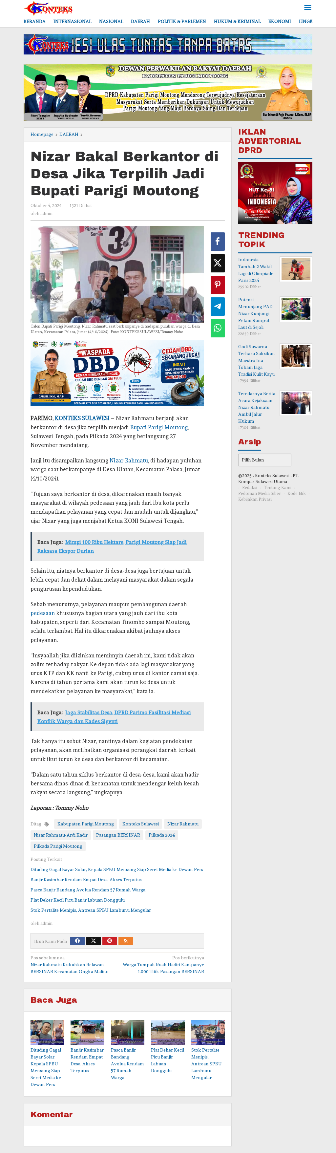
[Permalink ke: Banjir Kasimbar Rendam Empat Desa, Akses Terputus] (87, 1032)
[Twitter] (93, 941)
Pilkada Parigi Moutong (58, 846)
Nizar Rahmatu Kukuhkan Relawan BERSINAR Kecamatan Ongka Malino (70, 964)
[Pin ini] (218, 285)
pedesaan (43, 613)
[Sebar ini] (218, 241)
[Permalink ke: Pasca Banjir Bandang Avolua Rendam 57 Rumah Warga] (127, 1032)
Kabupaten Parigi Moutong (85, 823)
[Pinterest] (109, 941)
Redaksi (249, 487)
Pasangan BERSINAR (118, 835)
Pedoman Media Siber (259, 493)
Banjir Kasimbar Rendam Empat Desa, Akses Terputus (86, 879)
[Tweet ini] (218, 263)
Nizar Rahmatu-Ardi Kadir (61, 835)
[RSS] (125, 941)
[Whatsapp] (218, 328)
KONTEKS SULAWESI (82, 418)
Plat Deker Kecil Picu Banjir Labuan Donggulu (78, 900)
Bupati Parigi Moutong (159, 427)
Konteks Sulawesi (140, 823)
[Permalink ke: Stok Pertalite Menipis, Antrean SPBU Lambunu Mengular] (208, 1032)
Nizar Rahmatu (129, 460)
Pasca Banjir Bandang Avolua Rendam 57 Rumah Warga (88, 889)
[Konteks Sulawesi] (48, 7)
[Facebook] (77, 941)
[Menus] (307, 8)
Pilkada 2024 (162, 835)
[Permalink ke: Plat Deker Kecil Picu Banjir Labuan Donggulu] (167, 1032)
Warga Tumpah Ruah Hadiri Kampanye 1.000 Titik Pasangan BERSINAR (163, 964)
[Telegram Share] (218, 306)
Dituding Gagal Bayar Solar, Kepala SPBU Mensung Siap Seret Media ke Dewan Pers (117, 869)
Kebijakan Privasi (255, 499)
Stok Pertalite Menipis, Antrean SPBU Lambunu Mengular (91, 910)
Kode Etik (296, 493)
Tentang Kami (277, 487)
